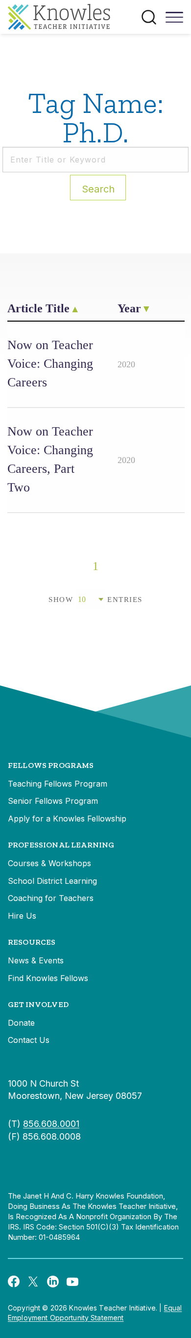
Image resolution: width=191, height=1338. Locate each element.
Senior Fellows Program (53, 801)
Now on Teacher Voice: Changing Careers (50, 363)
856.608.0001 (51, 1124)
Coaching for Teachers (51, 898)
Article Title (38, 308)
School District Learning (52, 881)
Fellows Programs (51, 765)
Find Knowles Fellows (48, 978)
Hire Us (22, 916)
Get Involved (38, 1004)
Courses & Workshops (49, 863)
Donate (21, 1023)
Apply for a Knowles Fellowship (67, 818)
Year (129, 308)
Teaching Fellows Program (57, 784)
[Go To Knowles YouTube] (72, 1281)
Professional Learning (61, 844)
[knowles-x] (33, 1281)
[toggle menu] (174, 20)
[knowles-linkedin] (53, 1281)
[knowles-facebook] (14, 1281)
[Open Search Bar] (149, 17)
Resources (31, 942)
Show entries (95, 599)
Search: (98, 189)
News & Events (36, 960)
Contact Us (28, 1040)
